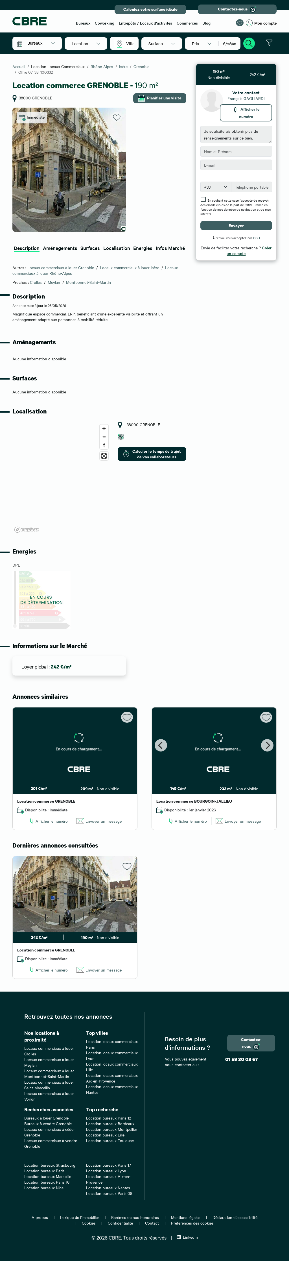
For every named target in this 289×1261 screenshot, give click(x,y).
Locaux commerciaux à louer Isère (129, 267)
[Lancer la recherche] (249, 42)
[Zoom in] (104, 428)
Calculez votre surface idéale (150, 9)
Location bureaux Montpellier (111, 1129)
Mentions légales (185, 1217)
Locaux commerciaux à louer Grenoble (60, 267)
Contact (152, 1223)
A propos (40, 1217)
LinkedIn (190, 1237)
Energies (142, 248)
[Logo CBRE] (40, 21)
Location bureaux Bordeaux (110, 1123)
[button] (41, 43)
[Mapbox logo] (26, 529)
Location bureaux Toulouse (110, 1140)
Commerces (187, 23)
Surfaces (90, 248)
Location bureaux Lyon (106, 1170)
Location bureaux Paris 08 (109, 1193)
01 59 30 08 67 (241, 1059)
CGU (256, 238)
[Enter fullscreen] (104, 456)
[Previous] (161, 745)
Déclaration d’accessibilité (235, 1217)
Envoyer (236, 225)
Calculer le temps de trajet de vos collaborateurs (156, 453)
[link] (48, 821)
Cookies (89, 1223)
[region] (61, 478)
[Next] (267, 745)
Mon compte (265, 23)
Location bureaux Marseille (47, 1176)
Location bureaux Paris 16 (46, 1182)
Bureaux (83, 23)
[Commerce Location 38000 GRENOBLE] (69, 170)
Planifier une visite (164, 98)
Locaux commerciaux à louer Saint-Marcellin (49, 1084)
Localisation (116, 248)
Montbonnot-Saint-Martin (88, 282)
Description (27, 248)
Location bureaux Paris (44, 1170)
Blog (206, 23)
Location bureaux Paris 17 (108, 1165)
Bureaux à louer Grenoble (46, 1118)
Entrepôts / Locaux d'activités (145, 23)
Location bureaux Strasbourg (49, 1165)
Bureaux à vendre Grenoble (48, 1123)
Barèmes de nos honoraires (135, 1217)
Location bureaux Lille (105, 1135)
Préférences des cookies (192, 1223)
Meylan (54, 282)
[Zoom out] (104, 437)
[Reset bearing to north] (104, 445)
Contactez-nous (233, 9)
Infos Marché (170, 248)
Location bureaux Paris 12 (108, 1118)
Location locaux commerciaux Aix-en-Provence (112, 1078)
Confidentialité (120, 1223)
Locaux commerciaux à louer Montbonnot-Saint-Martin (49, 1073)
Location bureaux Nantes (108, 1187)
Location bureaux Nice (44, 1187)
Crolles (36, 282)
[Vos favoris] (239, 23)
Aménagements (60, 248)
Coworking (104, 23)
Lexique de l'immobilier (79, 1217)
